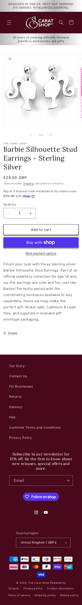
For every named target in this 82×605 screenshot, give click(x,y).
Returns (15, 396)
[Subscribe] (68, 480)
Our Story (17, 366)
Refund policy (69, 595)
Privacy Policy (20, 438)
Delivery (15, 407)
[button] (9, 22)
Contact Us (18, 376)
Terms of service (19, 595)
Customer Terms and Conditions (35, 427)
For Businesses (21, 386)
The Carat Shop (38, 582)
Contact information (60, 588)
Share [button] (12, 333)
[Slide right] (51, 135)
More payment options (41, 253)
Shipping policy (45, 595)
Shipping (28, 183)
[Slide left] (31, 135)
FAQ (12, 417)
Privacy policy (32, 588)
